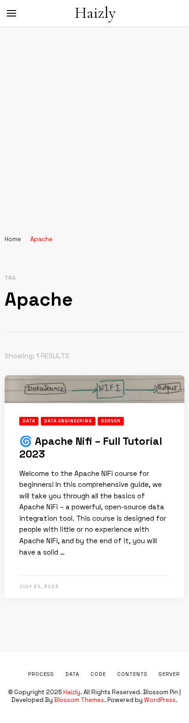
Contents (132, 674)
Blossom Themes (79, 700)
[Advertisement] (94, 125)
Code (98, 674)
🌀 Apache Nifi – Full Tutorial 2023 (90, 448)
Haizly (95, 12)
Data (28, 421)
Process (41, 674)
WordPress (160, 700)
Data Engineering (68, 421)
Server (111, 421)
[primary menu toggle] (11, 13)
